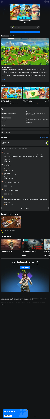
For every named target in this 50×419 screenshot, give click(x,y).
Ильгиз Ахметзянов (8, 188)
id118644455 (6, 181)
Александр (6, 164)
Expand (2, 304)
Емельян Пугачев (7, 196)
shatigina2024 (7, 173)
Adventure (25, 24)
